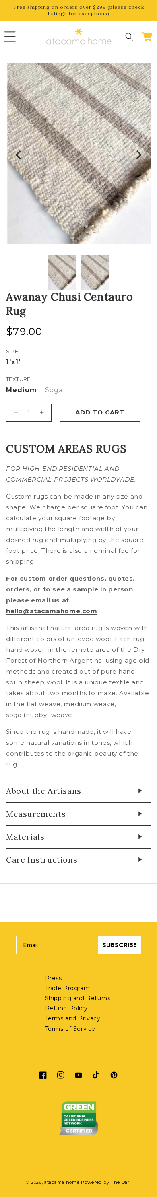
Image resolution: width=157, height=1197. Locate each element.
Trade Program (67, 988)
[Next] (138, 155)
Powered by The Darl (106, 1182)
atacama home (61, 1182)
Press (53, 978)
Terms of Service (70, 1028)
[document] (78, 155)
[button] (10, 36)
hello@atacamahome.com (51, 611)
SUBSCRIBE (119, 945)
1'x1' (13, 362)
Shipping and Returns (78, 998)
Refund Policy (66, 1008)
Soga (54, 390)
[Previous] (19, 155)
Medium (21, 390)
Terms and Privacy (73, 1018)
